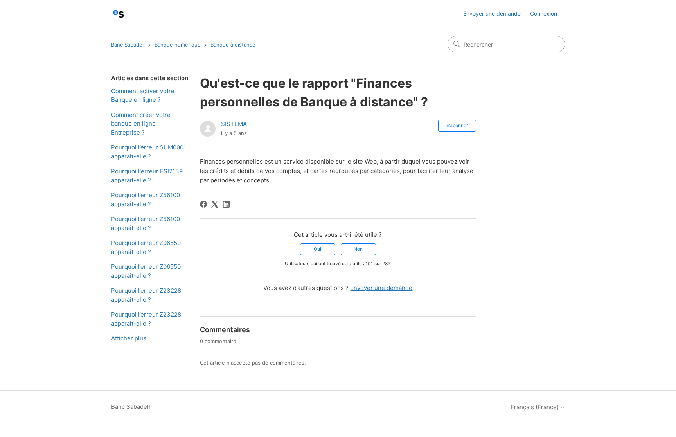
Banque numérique (178, 44)
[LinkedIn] (226, 204)
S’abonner (457, 125)
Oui (317, 249)
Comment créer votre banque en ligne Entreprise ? (141, 123)
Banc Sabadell (128, 44)
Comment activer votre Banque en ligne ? (142, 95)
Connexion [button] (543, 13)
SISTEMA (234, 124)
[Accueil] (118, 14)
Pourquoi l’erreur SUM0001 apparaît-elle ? (148, 152)
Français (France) (535, 407)
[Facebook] (203, 204)
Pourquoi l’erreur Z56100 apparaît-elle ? (145, 199)
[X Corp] (214, 204)
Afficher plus (128, 338)
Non (358, 249)
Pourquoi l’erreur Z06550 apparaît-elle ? (146, 247)
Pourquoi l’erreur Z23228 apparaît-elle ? (146, 295)
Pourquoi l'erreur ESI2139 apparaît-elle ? (147, 175)
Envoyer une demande (492, 13)
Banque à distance (232, 44)
